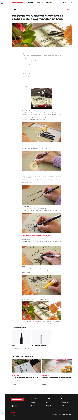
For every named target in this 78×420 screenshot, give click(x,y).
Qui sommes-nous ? (64, 402)
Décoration (14, 12)
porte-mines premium (28, 83)
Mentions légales (54, 414)
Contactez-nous (63, 406)
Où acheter (63, 401)
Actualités (62, 405)
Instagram (37, 321)
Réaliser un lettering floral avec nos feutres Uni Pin (25, 377)
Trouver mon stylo (34, 406)
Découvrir (14, 384)
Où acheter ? (40, 2)
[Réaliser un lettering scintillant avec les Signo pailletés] (57, 366)
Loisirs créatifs (33, 402)
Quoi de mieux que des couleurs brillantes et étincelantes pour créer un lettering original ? (56, 381)
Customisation (48, 405)
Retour (14, 9)
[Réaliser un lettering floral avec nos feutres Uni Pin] (26, 366)
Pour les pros (33, 405)
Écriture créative (15, 375)
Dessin (47, 402)
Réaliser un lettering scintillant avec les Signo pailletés (56, 377)
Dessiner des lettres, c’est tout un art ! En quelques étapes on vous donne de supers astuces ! (26, 381)
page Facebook (27, 323)
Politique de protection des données (65, 414)
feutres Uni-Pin (27, 73)
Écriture (32, 401)
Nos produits (31, 2)
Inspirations (49, 2)
